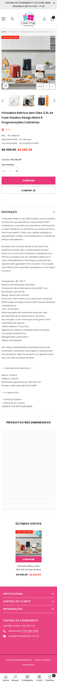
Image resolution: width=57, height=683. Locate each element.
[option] (28, 62)
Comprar (28, 180)
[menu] (3, 19)
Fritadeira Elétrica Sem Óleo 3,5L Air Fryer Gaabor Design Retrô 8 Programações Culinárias (29, 568)
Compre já (28, 190)
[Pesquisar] (12, 19)
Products (14, 32)
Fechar (54, 3)
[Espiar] (38, 533)
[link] (28, 503)
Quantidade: (8, 164)
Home (4, 32)
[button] (46, 86)
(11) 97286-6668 (30, 631)
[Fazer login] (44, 19)
